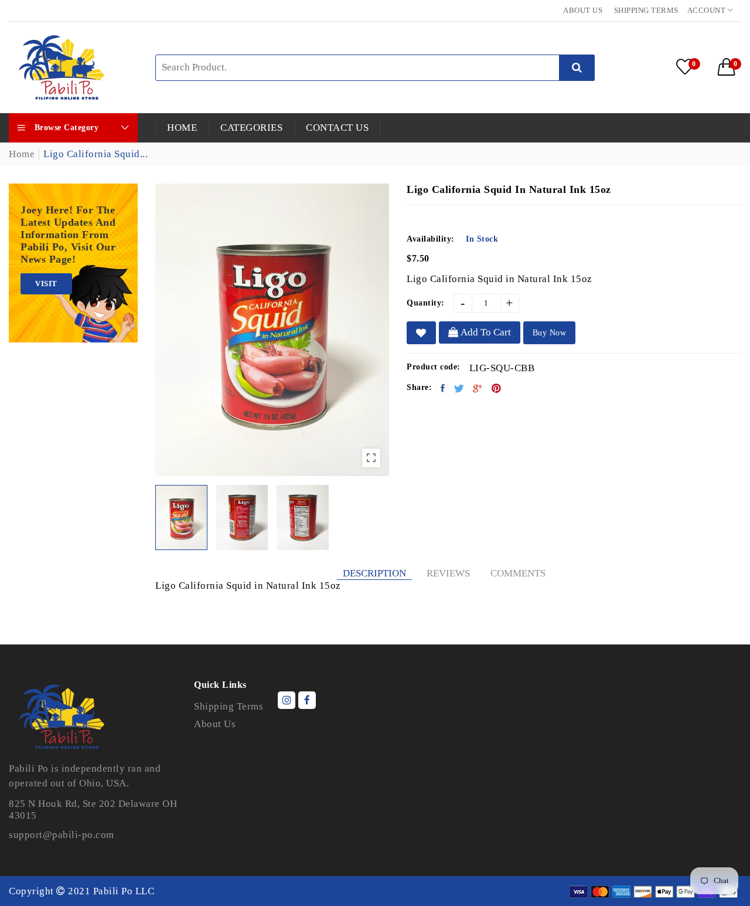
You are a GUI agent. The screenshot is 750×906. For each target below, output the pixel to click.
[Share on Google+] (478, 388)
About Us (215, 723)
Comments (518, 573)
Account (707, 10)
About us (582, 10)
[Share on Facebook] (443, 388)
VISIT (46, 283)
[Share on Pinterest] (497, 388)
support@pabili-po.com (61, 834)
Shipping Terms (646, 10)
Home (22, 154)
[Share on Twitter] (459, 388)
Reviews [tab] (448, 573)
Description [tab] (374, 573)
